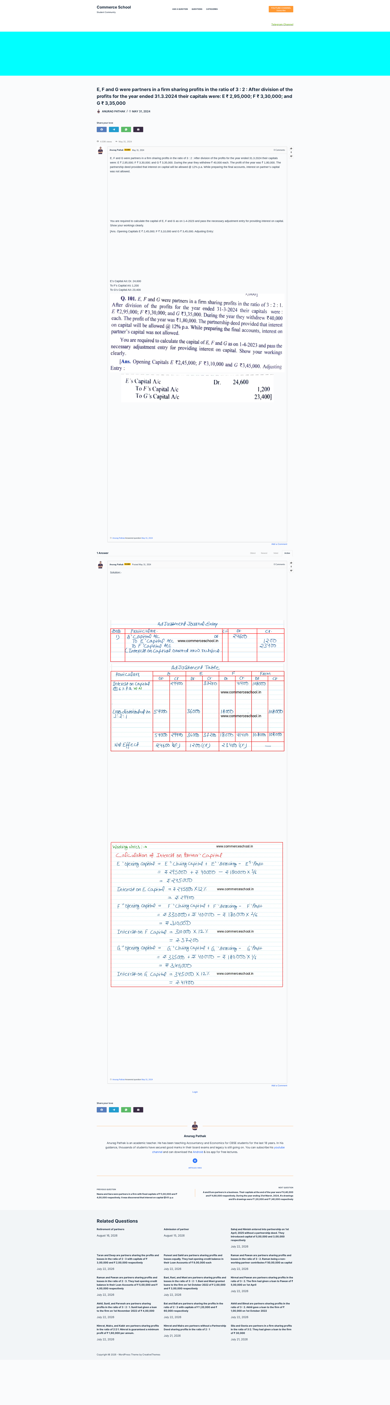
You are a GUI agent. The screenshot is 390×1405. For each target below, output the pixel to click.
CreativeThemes (151, 1354)
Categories (212, 9)
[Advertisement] (195, 53)
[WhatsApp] (126, 129)
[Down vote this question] (291, 156)
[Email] (138, 129)
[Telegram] (114, 129)
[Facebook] (102, 129)
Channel (288, 24)
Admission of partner (176, 1229)
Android (198, 1152)
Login (195, 1092)
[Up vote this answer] (291, 563)
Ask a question (180, 9)
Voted (275, 553)
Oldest (252, 553)
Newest (264, 553)
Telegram (277, 24)
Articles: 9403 (195, 1168)
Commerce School (114, 7)
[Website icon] (195, 1160)
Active (287, 553)
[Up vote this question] (291, 148)
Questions (197, 9)
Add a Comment (279, 544)
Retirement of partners (110, 1229)
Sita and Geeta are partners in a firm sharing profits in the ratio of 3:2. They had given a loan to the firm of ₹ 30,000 (261, 1329)
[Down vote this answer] (291, 571)
